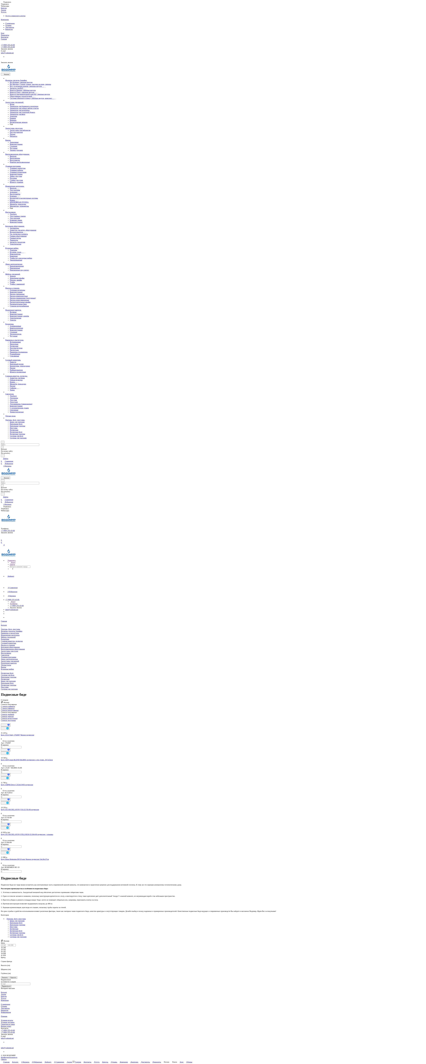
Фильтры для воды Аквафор (11, 631)
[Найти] (3, 455)
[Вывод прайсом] (4, 722)
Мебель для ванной (8, 637)
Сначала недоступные (9, 718)
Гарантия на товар (8, 1024)
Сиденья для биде (7, 675)
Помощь (4, 1016)
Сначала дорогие (7, 716)
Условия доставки (7, 1022)
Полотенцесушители (9, 663)
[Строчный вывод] (3, 722)
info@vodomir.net (7, 53)
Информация (6, 1012)
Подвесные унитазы (8, 685)
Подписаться (6, 986)
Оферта (4, 1059)
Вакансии (9, 29)
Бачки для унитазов (8, 681)
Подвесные (5, 679)
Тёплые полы (6, 665)
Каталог (4, 992)
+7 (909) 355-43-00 (8, 45)
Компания (5, 1000)
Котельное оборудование (10, 647)
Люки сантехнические (9, 659)
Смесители (5, 655)
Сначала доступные (8, 720)
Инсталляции (6, 653)
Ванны (3, 667)
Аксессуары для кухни (9, 651)
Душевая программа (8, 657)
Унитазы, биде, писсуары (16, 919)
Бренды (4, 996)
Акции (3, 994)
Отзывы (8, 25)
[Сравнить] (5, 728)
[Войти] (2, 537)
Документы (9, 27)
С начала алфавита (8, 706)
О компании (10, 23)
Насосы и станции (8, 645)
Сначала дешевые (7, 714)
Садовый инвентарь (8, 643)
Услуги (3, 998)
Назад (13, 562)
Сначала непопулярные (10, 710)
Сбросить (13, 977)
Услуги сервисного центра (15, 16)
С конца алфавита (7, 708)
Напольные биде (7, 683)
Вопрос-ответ (6, 1026)
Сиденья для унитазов (9, 689)
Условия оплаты (7, 1020)
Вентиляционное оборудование (13, 649)
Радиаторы (5, 639)
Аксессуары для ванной (10, 661)
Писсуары (5, 687)
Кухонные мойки (7, 669)
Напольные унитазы (8, 677)
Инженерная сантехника (10, 635)
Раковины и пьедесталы (10, 633)
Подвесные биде (16, 931)
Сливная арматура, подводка (12, 641)
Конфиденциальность (9, 1057)
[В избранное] (6, 725)
